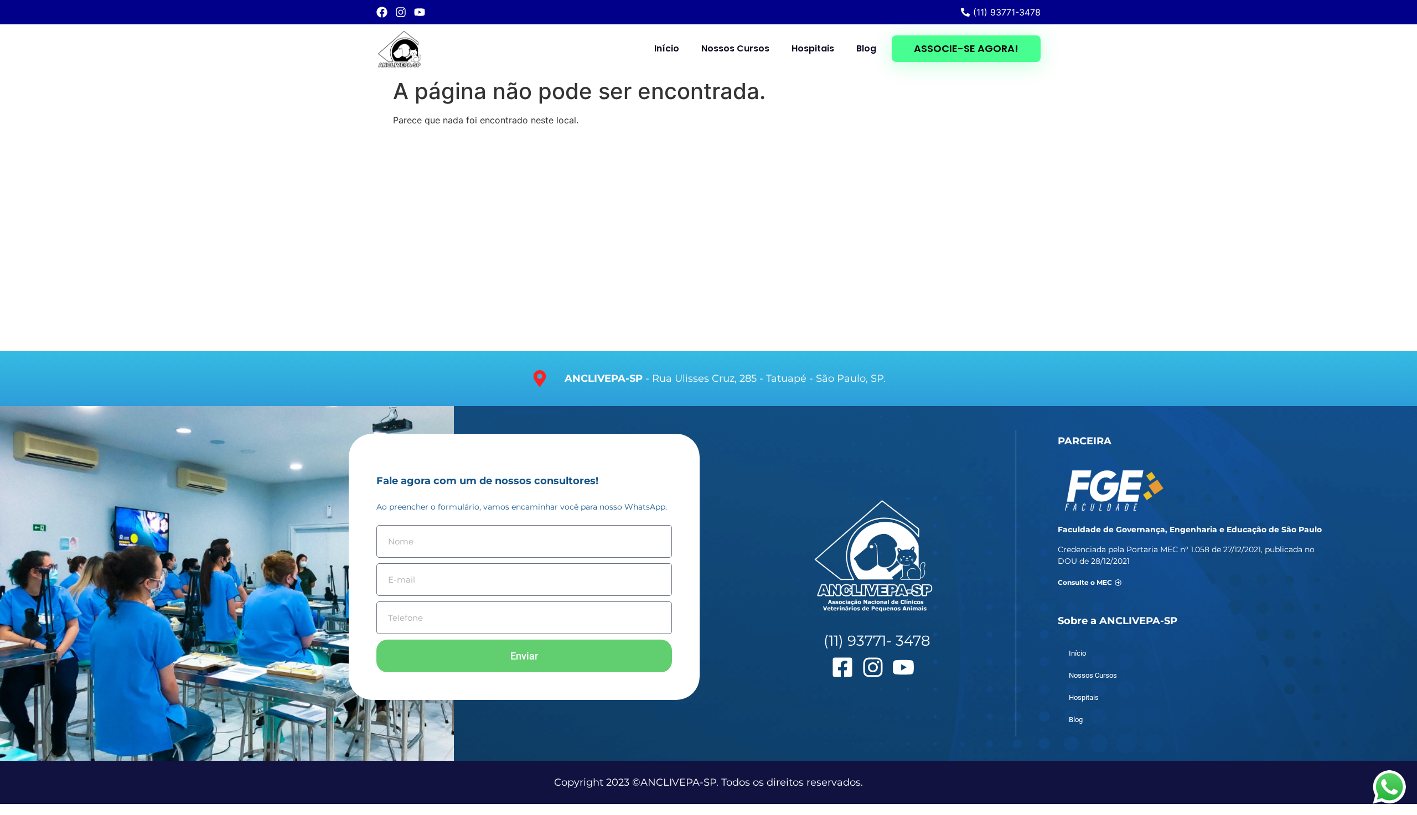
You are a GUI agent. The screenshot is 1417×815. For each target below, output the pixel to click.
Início (666, 48)
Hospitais (813, 48)
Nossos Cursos (735, 48)
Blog (866, 48)
